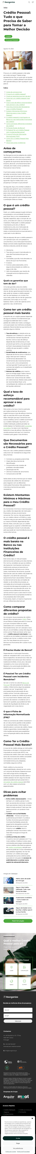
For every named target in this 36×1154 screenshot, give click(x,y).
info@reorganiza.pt (11, 1050)
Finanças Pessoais (12, 40)
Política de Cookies (11, 1151)
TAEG (24, 619)
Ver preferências (18, 1148)
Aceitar (18, 1138)
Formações (22, 1112)
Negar (18, 1143)
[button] (32, 1118)
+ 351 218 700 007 (10, 1044)
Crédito (8, 36)
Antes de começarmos (14, 92)
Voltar (5, 7)
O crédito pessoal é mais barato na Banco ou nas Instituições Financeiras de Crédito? (19, 119)
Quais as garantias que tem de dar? (18, 96)
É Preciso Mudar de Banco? (15, 128)
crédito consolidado (15, 847)
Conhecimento (8, 1114)
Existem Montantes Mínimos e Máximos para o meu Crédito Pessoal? (16, 113)
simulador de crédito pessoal (13, 782)
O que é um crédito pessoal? (16, 94)
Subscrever (18, 1021)
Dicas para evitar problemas (15, 143)
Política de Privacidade (23, 1151)
